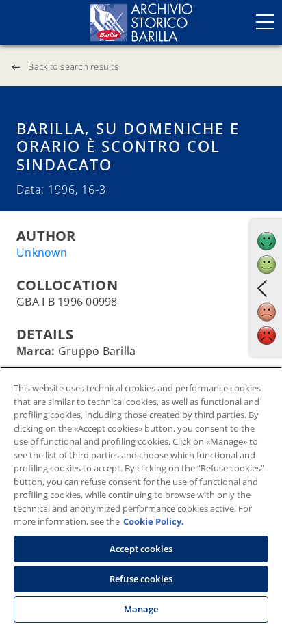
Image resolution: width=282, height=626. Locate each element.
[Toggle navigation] (265, 22)
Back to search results (73, 66)
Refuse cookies (141, 579)
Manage (141, 609)
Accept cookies (141, 549)
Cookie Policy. (153, 521)
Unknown (41, 252)
